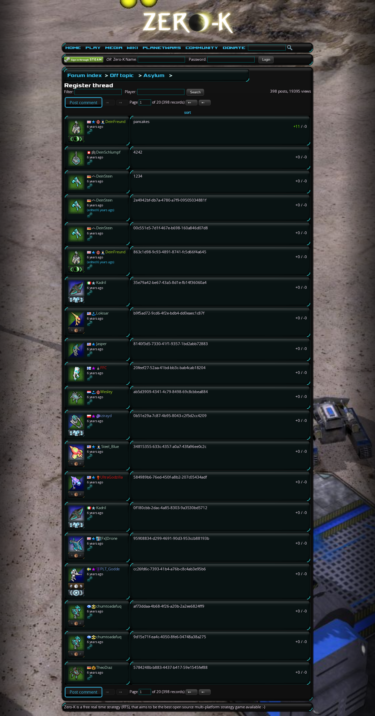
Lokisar (102, 313)
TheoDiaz (104, 667)
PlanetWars (162, 47)
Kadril (101, 282)
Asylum (154, 75)
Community (201, 47)
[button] (266, 59)
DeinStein (104, 176)
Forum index (84, 75)
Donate (234, 47)
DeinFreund (115, 121)
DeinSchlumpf (108, 152)
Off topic (122, 75)
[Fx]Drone (108, 538)
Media (113, 47)
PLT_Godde (110, 569)
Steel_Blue (110, 446)
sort (187, 112)
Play (93, 47)
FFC (103, 367)
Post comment (83, 102)
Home (73, 47)
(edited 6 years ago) (100, 210)
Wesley (106, 391)
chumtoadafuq (108, 606)
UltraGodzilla (111, 477)
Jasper (101, 343)
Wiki (132, 47)
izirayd (106, 415)
